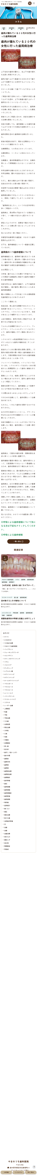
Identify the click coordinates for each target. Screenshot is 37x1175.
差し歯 (6, 746)
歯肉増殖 (7, 790)
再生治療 (7, 727)
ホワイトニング (9, 674)
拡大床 (6, 749)
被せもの (7, 837)
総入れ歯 (7, 818)
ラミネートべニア (10, 699)
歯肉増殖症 (7, 793)
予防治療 (7, 718)
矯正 (5, 812)
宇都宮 (6, 740)
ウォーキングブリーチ (11, 652)
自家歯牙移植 (8, 821)
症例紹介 (7, 805)
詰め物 (6, 843)
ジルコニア (7, 665)
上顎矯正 (7, 709)
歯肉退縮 (7, 799)
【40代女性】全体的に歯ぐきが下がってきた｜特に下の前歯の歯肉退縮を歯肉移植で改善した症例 (18, 585)
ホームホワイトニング (11, 680)
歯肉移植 (7, 796)
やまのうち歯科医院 (9, 4)
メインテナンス (9, 696)
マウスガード (8, 684)
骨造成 (6, 849)
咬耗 (5, 737)
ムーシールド (8, 693)
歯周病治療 (7, 771)
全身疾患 (7, 724)
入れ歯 (6, 721)
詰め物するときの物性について (13, 600)
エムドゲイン (8, 655)
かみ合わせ (7, 640)
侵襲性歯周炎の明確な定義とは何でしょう (18, 618)
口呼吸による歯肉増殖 (12, 534)
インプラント (8, 649)
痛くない (7, 809)
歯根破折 (7, 777)
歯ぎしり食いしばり (10, 752)
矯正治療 (7, 815)
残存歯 (6, 802)
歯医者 (6, 759)
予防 (5, 715)
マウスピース (8, 687)
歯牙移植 (7, 780)
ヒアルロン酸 (8, 671)
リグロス (7, 702)
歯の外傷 (7, 755)
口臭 (5, 734)
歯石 (5, 784)
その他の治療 (8, 643)
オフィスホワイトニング (12, 659)
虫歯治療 (7, 834)
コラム (6, 662)
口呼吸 (6, 730)
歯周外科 (7, 762)
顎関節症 (7, 846)
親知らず (7, 840)
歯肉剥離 (7, 787)
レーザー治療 (8, 705)
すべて (6, 637)
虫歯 (5, 827)
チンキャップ (8, 668)
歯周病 (6, 765)
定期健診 (7, 743)
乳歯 (5, 712)
